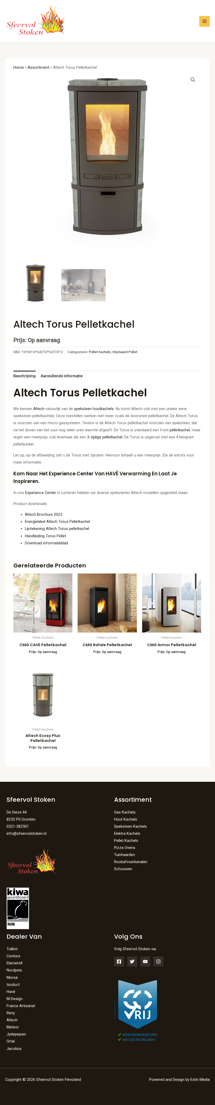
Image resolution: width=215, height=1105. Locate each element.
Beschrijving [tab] (24, 376)
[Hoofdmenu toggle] (204, 21)
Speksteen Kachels (130, 826)
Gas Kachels (125, 812)
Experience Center (40, 492)
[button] (193, 79)
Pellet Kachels (100, 352)
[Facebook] (119, 961)
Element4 (15, 963)
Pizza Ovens (124, 847)
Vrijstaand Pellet (124, 352)
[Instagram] (158, 961)
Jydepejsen (16, 1034)
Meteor (13, 1027)
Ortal (11, 1041)
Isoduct (13, 984)
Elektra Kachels (127, 833)
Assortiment (38, 67)
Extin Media (200, 1079)
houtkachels (103, 408)
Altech (38, 408)
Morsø (12, 977)
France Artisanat (21, 1005)
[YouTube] (145, 961)
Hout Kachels (125, 819)
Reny (11, 1013)
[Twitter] (132, 961)
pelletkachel (180, 430)
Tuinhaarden (124, 854)
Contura (13, 956)
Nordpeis (14, 970)
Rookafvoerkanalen (130, 861)
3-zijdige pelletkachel (104, 437)
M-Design (15, 998)
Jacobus (14, 1048)
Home (18, 67)
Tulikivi (12, 949)
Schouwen (123, 869)
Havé (11, 991)
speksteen (83, 408)
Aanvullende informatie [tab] (62, 376)
